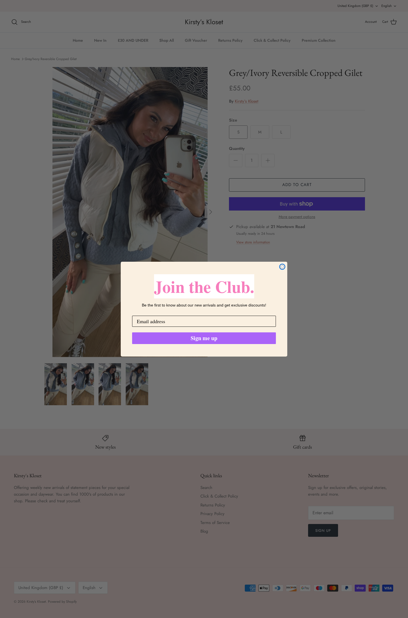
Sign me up (204, 338)
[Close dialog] (282, 267)
